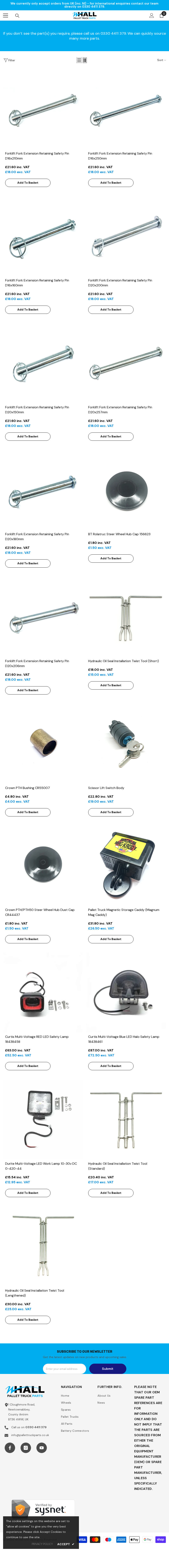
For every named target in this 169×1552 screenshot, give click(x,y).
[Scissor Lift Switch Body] (126, 743)
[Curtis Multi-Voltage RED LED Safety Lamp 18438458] (43, 992)
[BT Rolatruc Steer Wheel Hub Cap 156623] (126, 490)
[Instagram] (25, 1447)
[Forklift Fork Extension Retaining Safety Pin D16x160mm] (43, 236)
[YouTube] (41, 1447)
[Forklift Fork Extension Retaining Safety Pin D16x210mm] (43, 109)
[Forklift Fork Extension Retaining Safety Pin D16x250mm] (126, 109)
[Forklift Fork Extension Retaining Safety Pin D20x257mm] (126, 363)
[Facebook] (10, 1447)
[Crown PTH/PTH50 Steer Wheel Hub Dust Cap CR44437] (43, 865)
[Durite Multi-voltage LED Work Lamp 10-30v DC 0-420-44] (43, 1119)
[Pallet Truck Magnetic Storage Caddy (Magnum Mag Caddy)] (126, 865)
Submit (107, 1369)
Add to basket (27, 182)
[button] (79, 60)
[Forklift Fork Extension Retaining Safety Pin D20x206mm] (43, 617)
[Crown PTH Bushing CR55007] (43, 743)
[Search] (17, 15)
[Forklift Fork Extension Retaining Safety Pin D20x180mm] (43, 490)
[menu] (5, 15)
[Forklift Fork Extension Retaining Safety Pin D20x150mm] (43, 363)
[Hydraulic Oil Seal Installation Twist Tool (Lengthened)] (43, 1246)
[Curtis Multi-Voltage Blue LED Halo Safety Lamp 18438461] (126, 992)
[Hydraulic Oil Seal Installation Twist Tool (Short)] (126, 617)
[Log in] (151, 15)
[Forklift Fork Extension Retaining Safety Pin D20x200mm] (126, 236)
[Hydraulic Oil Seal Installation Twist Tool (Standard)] (126, 1119)
